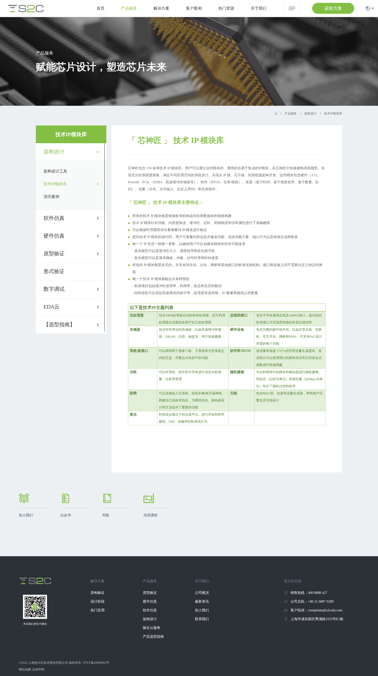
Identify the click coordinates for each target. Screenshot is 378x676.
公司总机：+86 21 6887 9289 (312, 601)
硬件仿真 (54, 236)
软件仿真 (54, 218)
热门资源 (226, 8)
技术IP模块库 (55, 184)
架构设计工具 (55, 171)
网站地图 (25, 669)
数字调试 (54, 289)
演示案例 (51, 196)
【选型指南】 (59, 324)
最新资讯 (202, 601)
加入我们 (202, 610)
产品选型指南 (153, 636)
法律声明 (38, 669)
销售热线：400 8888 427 (308, 593)
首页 (101, 8)
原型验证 (54, 253)
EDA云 (52, 307)
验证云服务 (151, 628)
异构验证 (98, 593)
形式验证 (54, 271)
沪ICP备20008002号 (96, 662)
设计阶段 (98, 601)
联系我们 (202, 619)
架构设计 (54, 152)
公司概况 (202, 593)
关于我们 (258, 8)
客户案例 (194, 8)
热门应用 (98, 610)
